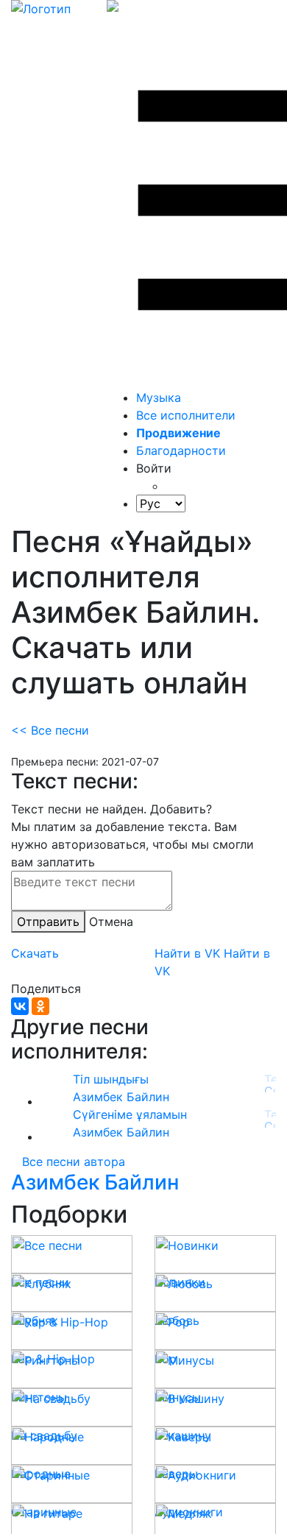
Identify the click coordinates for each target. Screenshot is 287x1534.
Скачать (35, 953)
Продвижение (178, 432)
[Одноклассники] (40, 1006)
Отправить (48, 921)
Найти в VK (187, 953)
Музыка (158, 397)
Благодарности (181, 450)
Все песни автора (73, 1161)
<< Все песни (50, 730)
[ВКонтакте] (20, 1006)
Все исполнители (185, 415)
